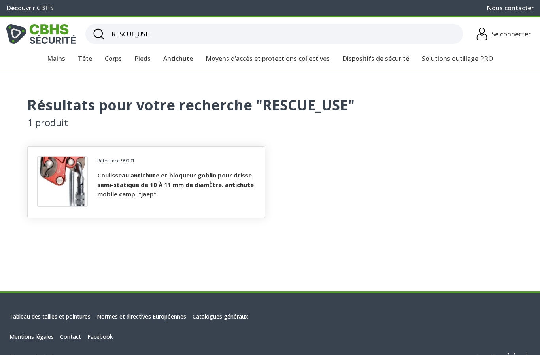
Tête (85, 58)
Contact (70, 336)
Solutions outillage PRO (457, 58)
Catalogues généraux (220, 316)
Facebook (100, 336)
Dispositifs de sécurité (375, 58)
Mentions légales (31, 336)
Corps (113, 58)
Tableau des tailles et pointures (50, 316)
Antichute (178, 58)
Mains (56, 58)
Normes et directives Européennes (141, 316)
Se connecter (511, 34)
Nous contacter (510, 8)
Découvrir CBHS (30, 8)
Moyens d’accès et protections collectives (268, 58)
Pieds (142, 58)
